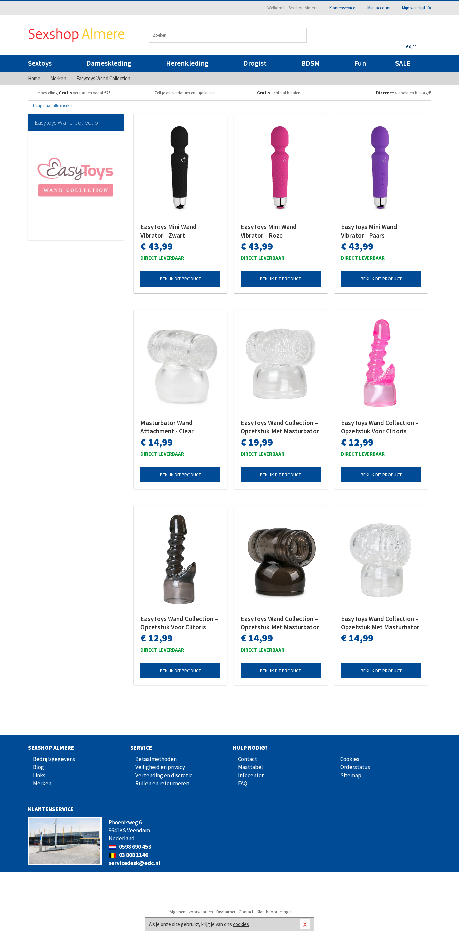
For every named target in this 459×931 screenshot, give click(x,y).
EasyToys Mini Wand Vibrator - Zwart (168, 231)
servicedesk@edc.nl (134, 863)
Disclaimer (225, 912)
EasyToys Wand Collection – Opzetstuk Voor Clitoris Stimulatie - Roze (380, 427)
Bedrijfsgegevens (54, 759)
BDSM (310, 63)
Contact (247, 759)
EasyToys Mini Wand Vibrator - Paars (369, 231)
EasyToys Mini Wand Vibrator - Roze (269, 231)
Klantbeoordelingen (275, 912)
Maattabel (250, 767)
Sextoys (40, 63)
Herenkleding (187, 63)
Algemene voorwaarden (191, 912)
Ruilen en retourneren (162, 783)
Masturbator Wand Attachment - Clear (167, 427)
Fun (360, 63)
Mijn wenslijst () (416, 8)
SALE (403, 63)
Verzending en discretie (164, 775)
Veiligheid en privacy (160, 767)
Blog (38, 767)
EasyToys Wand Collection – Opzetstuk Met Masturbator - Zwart (280, 623)
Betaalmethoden (156, 759)
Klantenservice (342, 8)
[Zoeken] (295, 35)
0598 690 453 (134, 846)
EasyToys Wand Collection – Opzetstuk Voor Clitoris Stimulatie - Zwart (179, 623)
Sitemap (350, 775)
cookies (241, 924)
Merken (42, 783)
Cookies (349, 759)
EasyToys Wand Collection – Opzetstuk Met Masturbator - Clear (280, 427)
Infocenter (251, 775)
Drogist (255, 63)
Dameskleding (108, 63)
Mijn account (379, 8)
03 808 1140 (133, 855)
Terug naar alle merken (52, 105)
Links (39, 775)
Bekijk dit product (180, 279)
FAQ (242, 783)
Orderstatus (355, 767)
